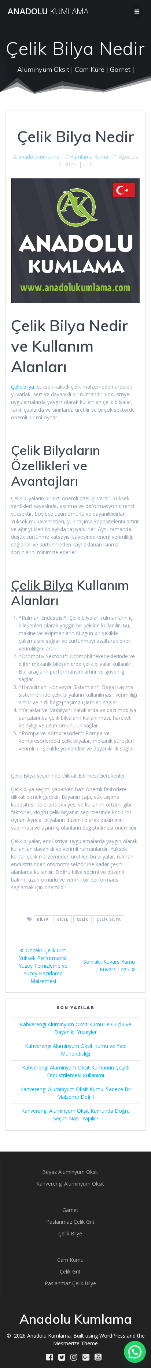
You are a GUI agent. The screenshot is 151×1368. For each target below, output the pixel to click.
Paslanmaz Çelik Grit (70, 1221)
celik (82, 919)
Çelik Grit (70, 1271)
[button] (135, 1352)
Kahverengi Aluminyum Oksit (70, 1183)
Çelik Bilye (70, 1233)
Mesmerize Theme (75, 1343)
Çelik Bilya (42, 585)
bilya (43, 919)
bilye (63, 919)
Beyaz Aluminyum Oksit (70, 1171)
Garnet (70, 1209)
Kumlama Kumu (89, 156)
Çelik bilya (22, 386)
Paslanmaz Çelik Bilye (70, 1283)
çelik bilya (108, 919)
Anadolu (48, 11)
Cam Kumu (70, 1259)
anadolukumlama (38, 156)
